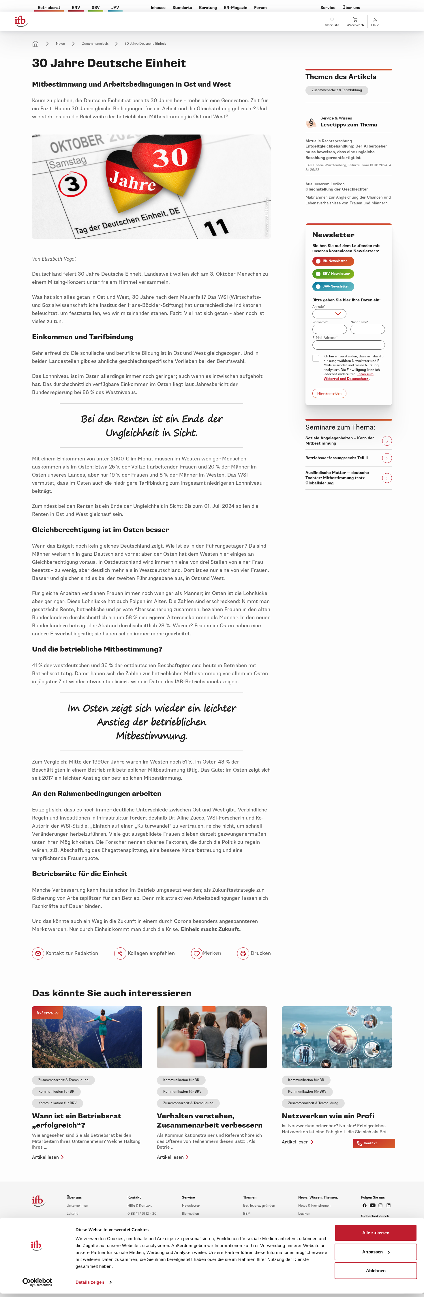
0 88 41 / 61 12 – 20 (142, 1214)
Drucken (260, 953)
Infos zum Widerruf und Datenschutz (349, 376)
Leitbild (72, 1214)
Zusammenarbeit (95, 44)
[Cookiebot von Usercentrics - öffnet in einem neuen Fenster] (37, 1282)
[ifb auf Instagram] (380, 1205)
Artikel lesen (45, 1157)
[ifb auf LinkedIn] (388, 1205)
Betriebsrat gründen (259, 1205)
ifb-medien (190, 1214)
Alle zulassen (375, 1232)
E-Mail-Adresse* (325, 338)
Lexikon (304, 1214)
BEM (246, 1214)
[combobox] (329, 313)
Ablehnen (376, 1270)
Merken (211, 953)
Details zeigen (90, 1282)
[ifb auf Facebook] (364, 1205)
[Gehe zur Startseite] (22, 21)
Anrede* (318, 307)
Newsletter (191, 1205)
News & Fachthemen (314, 1205)
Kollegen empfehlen (150, 953)
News (60, 44)
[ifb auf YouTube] (372, 1205)
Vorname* (320, 322)
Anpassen (372, 1251)
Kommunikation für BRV (57, 1103)
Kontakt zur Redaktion (71, 953)
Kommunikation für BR (56, 1091)
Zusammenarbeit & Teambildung (337, 90)
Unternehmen (77, 1205)
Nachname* (359, 322)
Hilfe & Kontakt (139, 1205)
